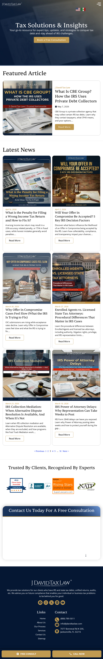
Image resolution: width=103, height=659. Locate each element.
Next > (66, 451)
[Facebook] (40, 602)
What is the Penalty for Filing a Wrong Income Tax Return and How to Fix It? (25, 216)
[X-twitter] (51, 602)
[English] (78, 9)
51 (60, 451)
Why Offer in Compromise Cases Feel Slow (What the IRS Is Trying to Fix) (26, 313)
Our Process (39, 626)
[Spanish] (83, 9)
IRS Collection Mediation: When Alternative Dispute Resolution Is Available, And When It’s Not (25, 412)
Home (42, 618)
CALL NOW (78, 653)
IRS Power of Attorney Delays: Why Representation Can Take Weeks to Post (76, 410)
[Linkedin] (57, 602)
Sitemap (41, 638)
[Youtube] (62, 602)
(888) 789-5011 (67, 618)
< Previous (39, 451)
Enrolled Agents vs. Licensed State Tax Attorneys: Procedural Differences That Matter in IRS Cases (75, 315)
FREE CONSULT (28, 653)
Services (41, 630)
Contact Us (40, 634)
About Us (41, 622)
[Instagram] (46, 602)
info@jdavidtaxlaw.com (71, 623)
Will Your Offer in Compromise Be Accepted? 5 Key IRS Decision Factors (75, 216)
